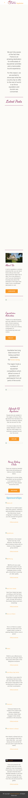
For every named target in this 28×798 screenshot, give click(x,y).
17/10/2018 (10, 230)
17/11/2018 (10, 210)
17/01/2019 (10, 167)
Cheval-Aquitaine (15, 793)
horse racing (15, 360)
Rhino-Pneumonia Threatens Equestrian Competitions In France (13, 206)
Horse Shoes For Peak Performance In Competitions (13, 162)
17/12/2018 (10, 187)
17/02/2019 (10, 145)
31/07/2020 (10, 125)
